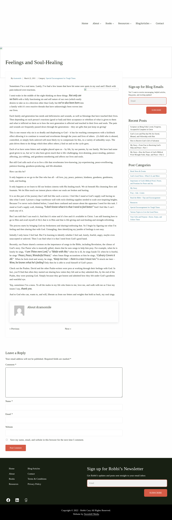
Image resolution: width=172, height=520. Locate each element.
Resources (133, 203)
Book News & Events (138, 171)
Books (12, 479)
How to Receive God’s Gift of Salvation (144, 141)
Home (11, 468)
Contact (31, 473)
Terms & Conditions (37, 479)
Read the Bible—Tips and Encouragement (145, 198)
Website (9, 427)
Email (9, 414)
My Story (133, 188)
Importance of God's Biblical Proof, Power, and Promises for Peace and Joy (146, 182)
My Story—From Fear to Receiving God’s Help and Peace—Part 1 (145, 146)
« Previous (14, 328)
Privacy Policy (34, 484)
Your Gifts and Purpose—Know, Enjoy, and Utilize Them (146, 218)
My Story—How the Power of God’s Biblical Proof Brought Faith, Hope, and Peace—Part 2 (147, 153)
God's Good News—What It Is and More (145, 176)
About (12, 473)
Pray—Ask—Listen (137, 193)
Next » (68, 328)
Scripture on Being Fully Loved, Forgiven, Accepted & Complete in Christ (145, 128)
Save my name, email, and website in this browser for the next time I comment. (47, 440)
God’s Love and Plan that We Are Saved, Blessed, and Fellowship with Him (145, 135)
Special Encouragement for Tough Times (60, 78)
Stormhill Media (91, 514)
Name (9, 401)
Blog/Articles (34, 468)
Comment (10, 364)
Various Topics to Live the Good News (144, 212)
